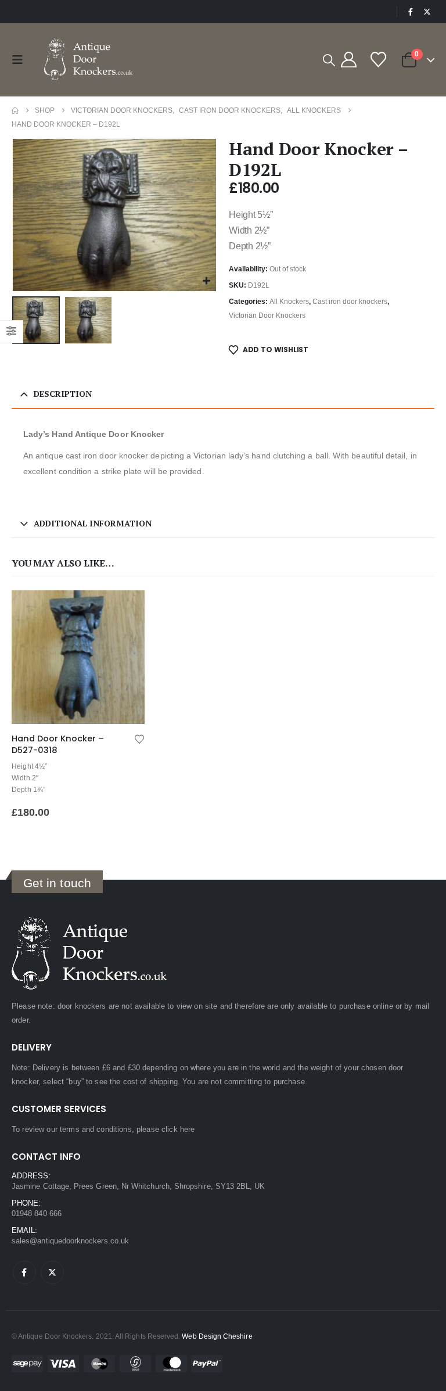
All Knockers (289, 301)
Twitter (52, 1272)
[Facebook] (410, 11)
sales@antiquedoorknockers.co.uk (70, 1240)
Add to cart (125, 609)
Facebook (24, 1272)
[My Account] (348, 59)
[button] (20, 60)
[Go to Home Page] (15, 110)
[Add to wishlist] (139, 738)
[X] (426, 11)
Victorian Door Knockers (267, 315)
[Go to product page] (78, 656)
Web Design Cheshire (217, 1336)
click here (178, 1129)
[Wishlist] (378, 59)
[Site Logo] (89, 60)
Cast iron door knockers (349, 301)
